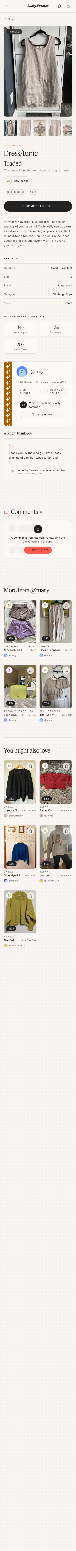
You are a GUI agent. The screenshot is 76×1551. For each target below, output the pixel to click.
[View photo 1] (10, 128)
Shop (11, 19)
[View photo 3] (40, 128)
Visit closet (25, 391)
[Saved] (60, 6)
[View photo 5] (69, 128)
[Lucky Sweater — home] (38, 6)
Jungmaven (12, 145)
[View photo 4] (54, 128)
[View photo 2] (25, 128)
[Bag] (68, 6)
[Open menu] (6, 6)
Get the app (44, 414)
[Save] (30, 605)
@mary (37, 371)
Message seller (56, 391)
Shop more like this (37, 206)
